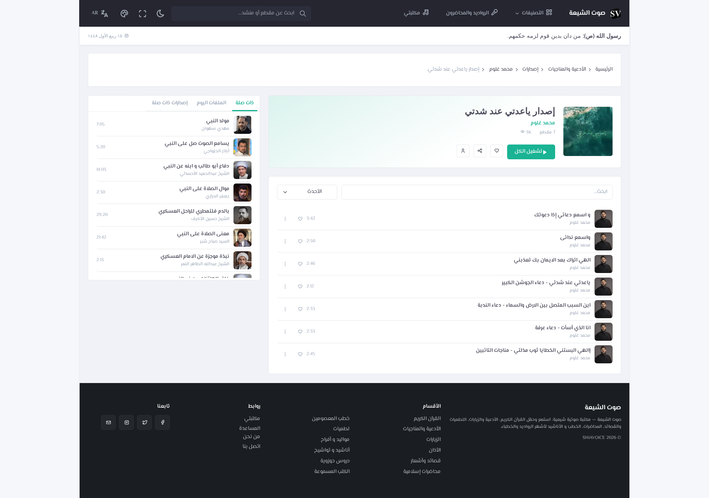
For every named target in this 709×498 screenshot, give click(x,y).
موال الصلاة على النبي (204, 189)
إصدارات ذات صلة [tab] (170, 103)
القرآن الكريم (427, 419)
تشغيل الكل (528, 151)
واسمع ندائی (575, 238)
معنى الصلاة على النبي (203, 234)
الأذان (435, 450)
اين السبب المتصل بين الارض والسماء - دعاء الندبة (534, 306)
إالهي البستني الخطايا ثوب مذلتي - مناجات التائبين (533, 351)
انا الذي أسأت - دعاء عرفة (562, 328)
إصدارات (530, 69)
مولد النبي (217, 121)
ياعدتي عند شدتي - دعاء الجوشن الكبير (546, 283)
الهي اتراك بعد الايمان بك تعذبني (552, 260)
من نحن (251, 437)
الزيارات (433, 440)
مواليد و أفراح (335, 440)
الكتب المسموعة (332, 472)
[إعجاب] (496, 151)
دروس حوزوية (335, 461)
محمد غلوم (501, 69)
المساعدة (249, 429)
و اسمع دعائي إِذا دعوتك (562, 215)
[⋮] (285, 219)
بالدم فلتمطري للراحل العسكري (193, 212)
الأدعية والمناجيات (567, 69)
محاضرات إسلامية (422, 472)
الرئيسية (604, 69)
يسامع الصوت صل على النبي (197, 144)
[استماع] (604, 219)
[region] (174, 196)
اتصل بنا (251, 447)
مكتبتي (252, 419)
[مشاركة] (479, 151)
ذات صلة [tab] (245, 103)
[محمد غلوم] (463, 151)
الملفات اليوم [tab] (211, 103)
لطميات (341, 429)
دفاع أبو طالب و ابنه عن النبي (196, 166)
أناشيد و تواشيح (332, 450)
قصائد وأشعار (426, 461)
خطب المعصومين (331, 419)
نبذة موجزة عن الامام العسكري (194, 257)
